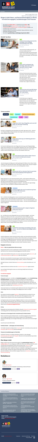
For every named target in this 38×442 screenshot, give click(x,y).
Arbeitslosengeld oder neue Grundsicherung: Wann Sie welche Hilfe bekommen (24, 190)
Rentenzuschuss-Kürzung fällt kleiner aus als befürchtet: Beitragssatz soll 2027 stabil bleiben (28, 91)
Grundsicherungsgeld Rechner (13, 304)
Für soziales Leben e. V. (12, 24)
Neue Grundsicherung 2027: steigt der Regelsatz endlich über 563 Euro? (23, 208)
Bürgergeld (17, 114)
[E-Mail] (17, 369)
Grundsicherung (14, 117)
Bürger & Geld (15, 26)
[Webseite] (19, 369)
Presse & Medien (29, 437)
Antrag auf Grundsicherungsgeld (30, 309)
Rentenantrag (3, 270)
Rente (26, 26)
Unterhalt (19, 328)
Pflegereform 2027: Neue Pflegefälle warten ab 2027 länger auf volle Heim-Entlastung (24, 123)
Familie (20, 117)
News (26, 24)
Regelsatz (17, 294)
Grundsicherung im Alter (22, 266)
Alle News (6, 114)
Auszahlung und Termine (18, 285)
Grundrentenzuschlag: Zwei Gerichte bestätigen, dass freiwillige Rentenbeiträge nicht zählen (28, 42)
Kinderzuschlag (10, 329)
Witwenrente (15, 255)
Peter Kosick (26, 15)
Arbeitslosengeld (4, 335)
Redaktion (33, 436)
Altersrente (32, 253)
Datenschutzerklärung (5, 352)
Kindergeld (3, 329)
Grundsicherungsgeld (6, 273)
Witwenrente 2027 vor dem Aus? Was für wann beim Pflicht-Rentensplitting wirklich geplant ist (24, 172)
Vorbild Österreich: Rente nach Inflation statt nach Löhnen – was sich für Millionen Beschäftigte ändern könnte (24, 229)
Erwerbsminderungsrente (6, 255)
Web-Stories (12, 322)
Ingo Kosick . (15, 160)
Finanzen (14, 121)
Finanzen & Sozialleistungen (28, 114)
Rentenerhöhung (20, 262)
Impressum (28, 351)
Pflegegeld (16, 335)
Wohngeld (10, 335)
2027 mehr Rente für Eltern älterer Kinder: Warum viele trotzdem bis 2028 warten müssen (24, 156)
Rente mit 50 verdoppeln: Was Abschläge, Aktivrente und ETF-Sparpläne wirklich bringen (26, 66)
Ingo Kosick (35, 15)
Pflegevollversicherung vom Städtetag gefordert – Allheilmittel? (24, 139)
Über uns (28, 345)
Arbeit (26, 117)
